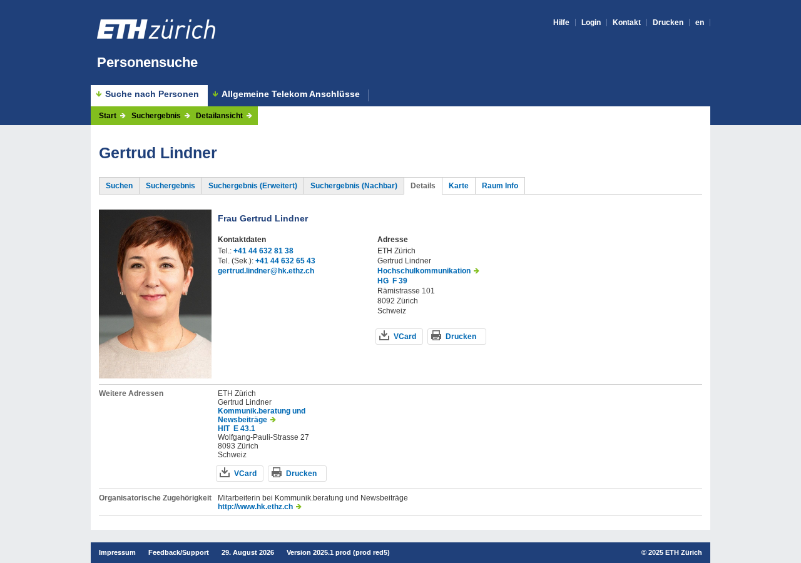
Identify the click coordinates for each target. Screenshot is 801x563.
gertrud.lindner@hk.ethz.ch (266, 270)
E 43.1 (244, 428)
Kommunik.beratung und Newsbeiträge (261, 415)
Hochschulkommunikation (424, 270)
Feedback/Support (178, 552)
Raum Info (500, 185)
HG (383, 280)
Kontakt (627, 22)
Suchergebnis (156, 115)
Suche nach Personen (152, 94)
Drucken (668, 22)
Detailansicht (219, 115)
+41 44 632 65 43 (285, 260)
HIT (224, 428)
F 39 (399, 280)
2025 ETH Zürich (675, 552)
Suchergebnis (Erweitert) (252, 185)
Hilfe (561, 22)
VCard (405, 336)
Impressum (117, 552)
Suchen (119, 185)
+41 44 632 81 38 (263, 250)
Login (591, 22)
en (699, 22)
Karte (459, 185)
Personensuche (147, 62)
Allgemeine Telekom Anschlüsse (291, 94)
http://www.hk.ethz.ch (255, 506)
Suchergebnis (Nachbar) (353, 185)
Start (107, 115)
